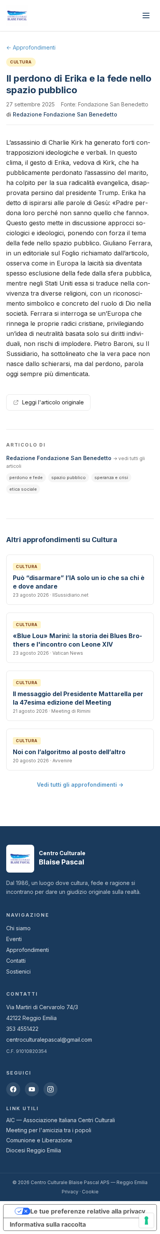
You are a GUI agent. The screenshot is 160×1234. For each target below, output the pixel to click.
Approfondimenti (27, 949)
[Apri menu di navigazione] (146, 15)
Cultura (21, 62)
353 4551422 (22, 1028)
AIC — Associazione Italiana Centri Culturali (60, 1120)
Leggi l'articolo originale (53, 402)
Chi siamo (18, 928)
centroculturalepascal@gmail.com (49, 1039)
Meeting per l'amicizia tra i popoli (48, 1130)
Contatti (16, 960)
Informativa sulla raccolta (48, 1224)
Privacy (70, 1192)
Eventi (14, 939)
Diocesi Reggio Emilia (33, 1150)
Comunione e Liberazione (39, 1140)
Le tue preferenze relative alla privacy (87, 1211)
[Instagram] (50, 1089)
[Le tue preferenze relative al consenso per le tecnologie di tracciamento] (146, 1220)
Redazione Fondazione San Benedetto (65, 114)
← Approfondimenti (31, 47)
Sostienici (18, 971)
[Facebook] (13, 1089)
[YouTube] (32, 1089)
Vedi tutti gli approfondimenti (80, 784)
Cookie (90, 1192)
